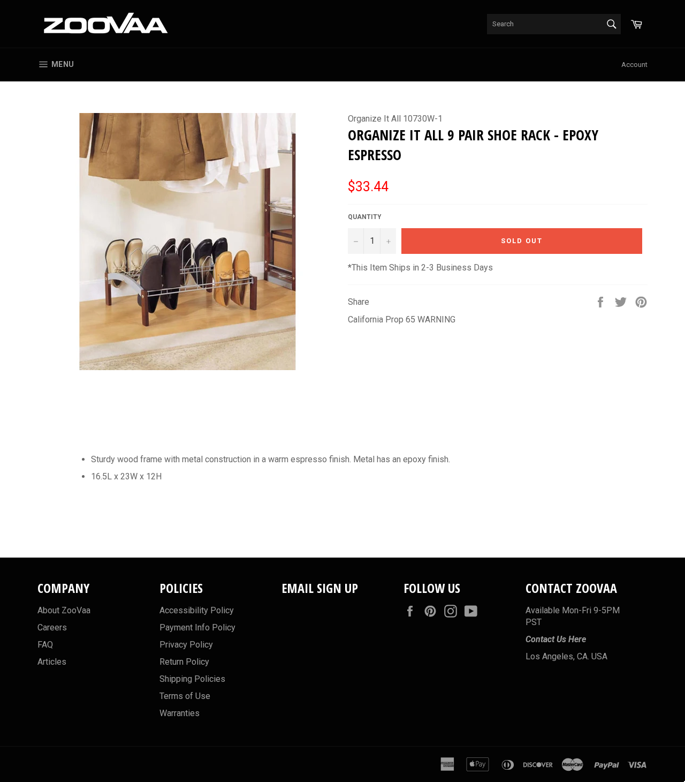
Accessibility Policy (196, 610)
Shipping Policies (192, 679)
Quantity (365, 217)
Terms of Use (184, 696)
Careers (52, 627)
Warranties (179, 713)
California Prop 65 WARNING (401, 319)
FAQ (45, 645)
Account (634, 65)
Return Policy (184, 662)
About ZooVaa (63, 610)
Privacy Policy (186, 645)
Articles (51, 662)
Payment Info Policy (197, 627)
